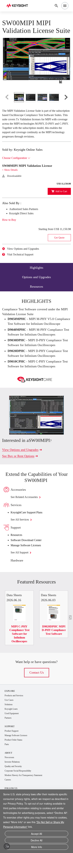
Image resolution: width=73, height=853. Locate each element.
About (9, 775)
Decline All (36, 841)
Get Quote (59, 253)
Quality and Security (15, 789)
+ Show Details (11, 186)
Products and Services (16, 716)
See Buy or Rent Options (20, 477)
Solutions (9, 725)
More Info (36, 847)
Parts (7, 767)
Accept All (36, 835)
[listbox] (36, 105)
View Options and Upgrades (26, 265)
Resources (18, 556)
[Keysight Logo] (18, 6)
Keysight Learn (12, 730)
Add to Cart (60, 207)
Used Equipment (13, 735)
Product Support (13, 753)
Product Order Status (15, 762)
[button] (36, 62)
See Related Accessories (28, 518)
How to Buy (10, 236)
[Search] (56, 6)
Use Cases (10, 721)
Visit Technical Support (23, 271)
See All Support (21, 573)
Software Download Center (29, 561)
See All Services (22, 540)
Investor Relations (14, 784)
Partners (9, 739)
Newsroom (10, 780)
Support (10, 748)
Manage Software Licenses (29, 566)
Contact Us (36, 693)
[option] (19, 105)
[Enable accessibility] (7, 846)
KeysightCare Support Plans (30, 533)
